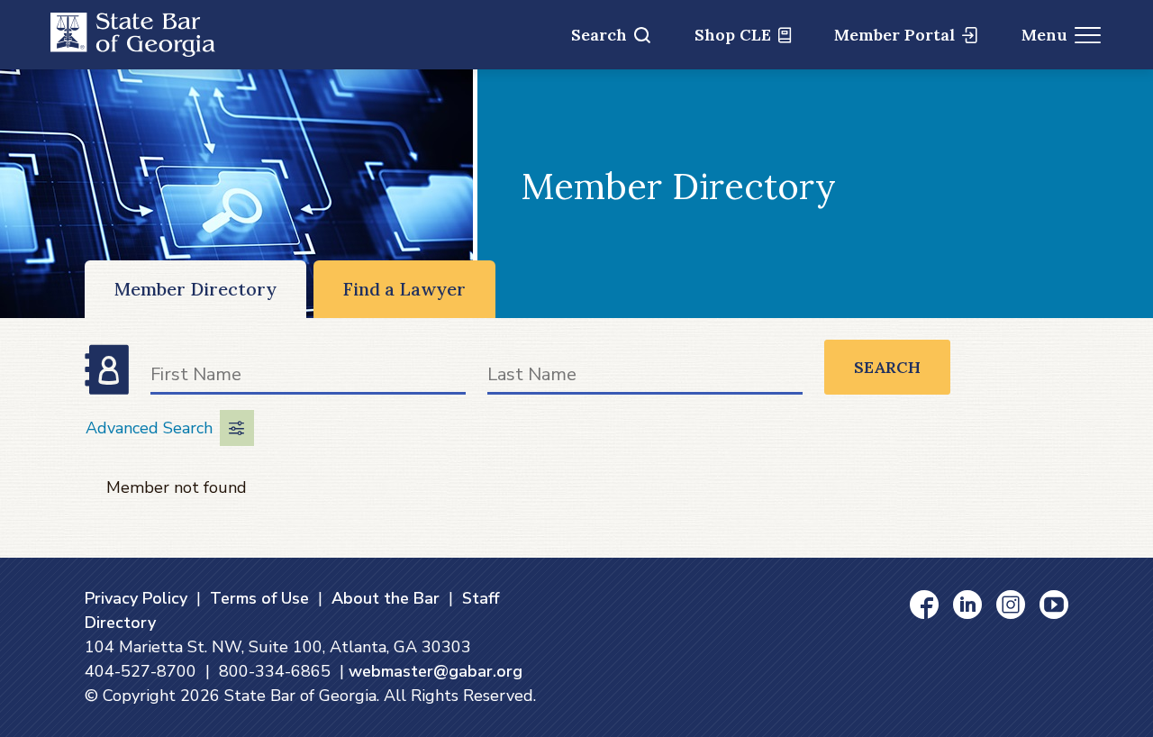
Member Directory (195, 289)
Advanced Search (149, 428)
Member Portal (894, 34)
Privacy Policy (136, 598)
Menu (1044, 34)
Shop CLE (733, 34)
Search (599, 34)
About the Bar (385, 598)
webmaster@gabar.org (435, 671)
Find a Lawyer (404, 289)
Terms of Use (259, 598)
